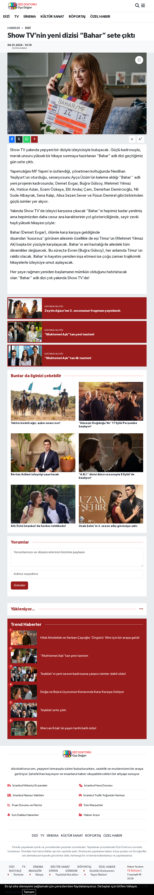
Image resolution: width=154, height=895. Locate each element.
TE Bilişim (133, 871)
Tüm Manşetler (93, 805)
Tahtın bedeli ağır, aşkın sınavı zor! (35, 423)
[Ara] (137, 5)
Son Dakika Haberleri (25, 815)
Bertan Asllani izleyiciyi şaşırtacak (35, 474)
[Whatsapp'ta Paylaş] (26, 139)
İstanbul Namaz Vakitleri (28, 795)
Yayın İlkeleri (98, 875)
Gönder (19, 585)
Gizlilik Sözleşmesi (101, 871)
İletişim (18, 875)
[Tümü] (141, 609)
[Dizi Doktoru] (22, 6)
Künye (39, 875)
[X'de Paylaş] (19, 139)
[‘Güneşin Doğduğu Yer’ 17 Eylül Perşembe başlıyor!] (111, 401)
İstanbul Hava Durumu (98, 785)
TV (16, 16)
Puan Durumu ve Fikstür (27, 805)
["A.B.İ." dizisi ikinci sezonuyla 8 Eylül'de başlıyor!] (111, 452)
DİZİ (6, 16)
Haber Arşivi (92, 815)
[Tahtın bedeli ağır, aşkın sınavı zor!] (43, 401)
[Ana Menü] (143, 5)
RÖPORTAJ (77, 16)
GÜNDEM (71, 871)
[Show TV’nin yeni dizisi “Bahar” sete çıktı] (77, 93)
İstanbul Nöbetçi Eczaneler (30, 785)
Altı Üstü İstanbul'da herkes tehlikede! (38, 526)
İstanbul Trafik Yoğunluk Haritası (104, 795)
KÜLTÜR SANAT (52, 16)
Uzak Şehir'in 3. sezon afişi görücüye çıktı (108, 526)
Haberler (13, 28)
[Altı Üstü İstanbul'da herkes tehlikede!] (43, 504)
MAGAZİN (35, 871)
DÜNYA (53, 871)
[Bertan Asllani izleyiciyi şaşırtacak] (43, 452)
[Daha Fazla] (34, 139)
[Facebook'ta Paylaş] (12, 139)
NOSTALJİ (15, 871)
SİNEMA (29, 16)
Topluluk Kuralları (66, 875)
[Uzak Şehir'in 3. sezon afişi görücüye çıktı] (111, 504)
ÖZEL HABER (100, 16)
